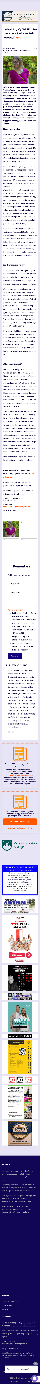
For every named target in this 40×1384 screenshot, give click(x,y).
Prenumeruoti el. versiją (20, 822)
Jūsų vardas (15, 583)
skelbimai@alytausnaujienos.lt (19, 775)
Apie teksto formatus (16, 610)
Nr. (33, 49)
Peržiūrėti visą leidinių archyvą (19, 828)
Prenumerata (7, 1305)
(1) (19, 37)
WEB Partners (25, 1381)
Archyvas (5, 1309)
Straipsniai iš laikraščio (10, 1301)
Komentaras (15, 592)
